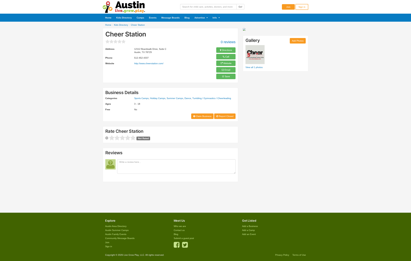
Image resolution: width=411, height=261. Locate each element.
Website (227, 63)
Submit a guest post (184, 238)
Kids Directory (124, 17)
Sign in (301, 7)
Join (288, 7)
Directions (226, 50)
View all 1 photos (254, 67)
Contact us (179, 230)
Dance (187, 98)
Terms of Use (299, 255)
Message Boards (170, 17)
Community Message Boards (120, 238)
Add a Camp (248, 230)
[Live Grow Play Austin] (124, 6)
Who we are (180, 226)
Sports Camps (141, 98)
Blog (187, 17)
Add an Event (249, 234)
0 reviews (228, 42)
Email (227, 70)
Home (108, 17)
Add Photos (298, 40)
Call (227, 56)
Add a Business (250, 226)
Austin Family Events (115, 234)
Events (153, 17)
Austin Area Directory (116, 226)
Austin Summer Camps (117, 230)
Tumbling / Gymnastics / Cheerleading (211, 98)
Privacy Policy (282, 255)
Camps (140, 17)
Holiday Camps (157, 98)
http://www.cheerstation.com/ (148, 63)
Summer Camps (175, 98)
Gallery (252, 40)
